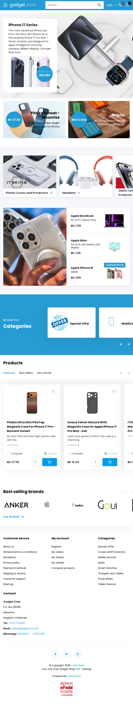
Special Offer (106, 546)
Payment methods (14, 568)
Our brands (11, 517)
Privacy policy (11, 562)
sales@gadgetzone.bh (25, 628)
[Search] (99, 5)
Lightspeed (74, 676)
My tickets (58, 557)
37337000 (39, 634)
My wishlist (58, 562)
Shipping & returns (14, 573)
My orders (57, 552)
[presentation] (121, 344)
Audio (101, 562)
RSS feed (78, 665)
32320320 (23, 634)
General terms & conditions (20, 552)
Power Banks (105, 579)
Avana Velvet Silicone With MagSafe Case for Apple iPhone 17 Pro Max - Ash (92, 426)
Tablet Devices (107, 584)
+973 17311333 (17, 623)
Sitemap (8, 584)
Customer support (14, 579)
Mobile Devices (107, 557)
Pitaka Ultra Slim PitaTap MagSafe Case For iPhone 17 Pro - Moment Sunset (31, 426)
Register (56, 546)
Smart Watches (107, 568)
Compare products (63, 568)
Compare (17, 453)
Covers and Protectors (111, 552)
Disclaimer (9, 557)
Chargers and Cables (110, 573)
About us (8, 546)
